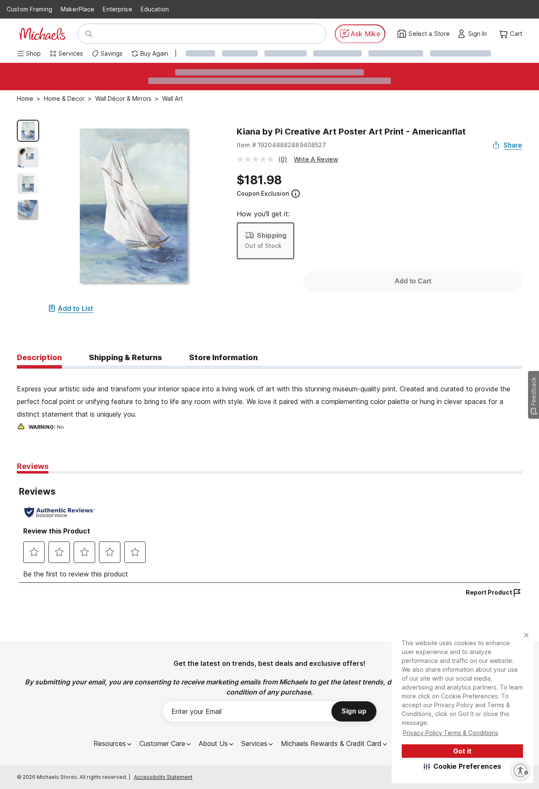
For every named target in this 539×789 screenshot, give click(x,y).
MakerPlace (77, 9)
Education (155, 9)
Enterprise (117, 9)
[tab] (39, 358)
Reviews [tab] (32, 466)
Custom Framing (29, 9)
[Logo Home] (42, 34)
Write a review (316, 159)
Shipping (271, 235)
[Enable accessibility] (520, 770)
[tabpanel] (269, 400)
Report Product (489, 592)
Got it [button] (462, 751)
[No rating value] (257, 159)
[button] (462, 766)
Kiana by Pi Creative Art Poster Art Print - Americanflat (351, 132)
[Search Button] (89, 34)
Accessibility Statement (163, 777)
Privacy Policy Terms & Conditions (450, 732)
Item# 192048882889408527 (281, 144)
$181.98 (259, 180)
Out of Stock (263, 245)
